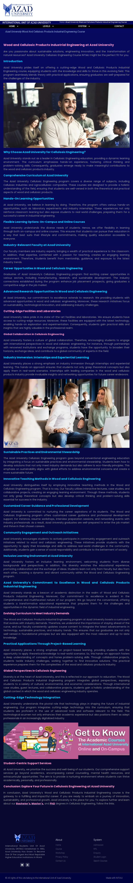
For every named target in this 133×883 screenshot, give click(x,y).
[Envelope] (22, 865)
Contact (119, 26)
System (82, 26)
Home (61, 22)
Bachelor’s (23, 803)
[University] (27, 865)
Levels (46, 26)
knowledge (49, 653)
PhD (52, 803)
